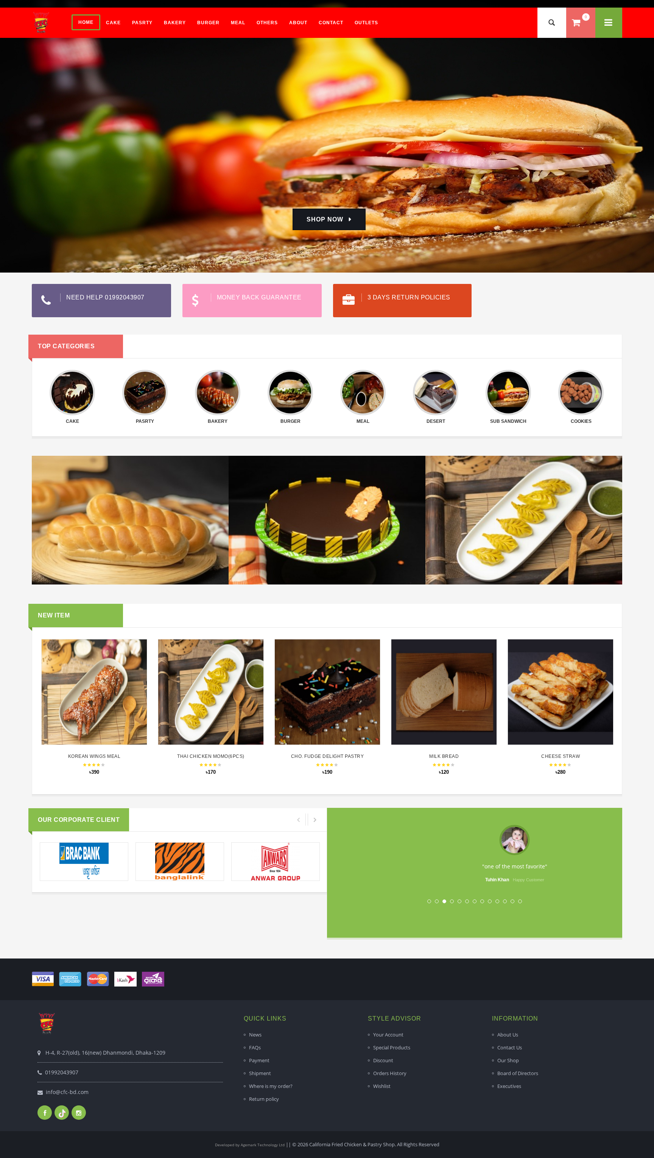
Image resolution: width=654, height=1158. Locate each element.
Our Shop (508, 1060)
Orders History (389, 1073)
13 (520, 901)
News (255, 1034)
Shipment (260, 1073)
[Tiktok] (61, 1112)
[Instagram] (79, 1112)
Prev (354, 854)
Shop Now (325, 219)
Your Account (388, 1034)
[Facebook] (44, 1112)
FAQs (255, 1047)
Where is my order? (271, 1086)
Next (595, 854)
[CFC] (41, 22)
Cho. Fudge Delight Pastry (327, 756)
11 (505, 901)
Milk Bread (444, 756)
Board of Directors (517, 1073)
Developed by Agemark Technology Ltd (250, 1144)
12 (512, 901)
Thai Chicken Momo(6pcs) (210, 756)
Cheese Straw (560, 756)
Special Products (391, 1047)
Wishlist (382, 1086)
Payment (259, 1060)
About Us (507, 1034)
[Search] (551, 23)
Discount (383, 1060)
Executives (509, 1086)
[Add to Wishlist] (93, 683)
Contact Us (509, 1047)
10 (497, 901)
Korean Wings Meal (94, 756)
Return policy (264, 1099)
